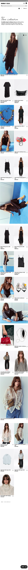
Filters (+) (25, 8)
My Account (24, 3)
